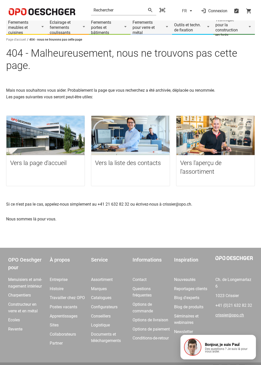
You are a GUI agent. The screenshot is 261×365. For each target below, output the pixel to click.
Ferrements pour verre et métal (144, 27)
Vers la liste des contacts (128, 163)
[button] (218, 347)
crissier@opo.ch (229, 315)
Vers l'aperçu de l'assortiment (200, 167)
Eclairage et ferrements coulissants (60, 27)
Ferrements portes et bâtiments (101, 27)
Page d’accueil (16, 39)
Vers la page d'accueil (38, 163)
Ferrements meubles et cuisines (18, 27)
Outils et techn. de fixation (187, 27)
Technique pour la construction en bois (226, 27)
